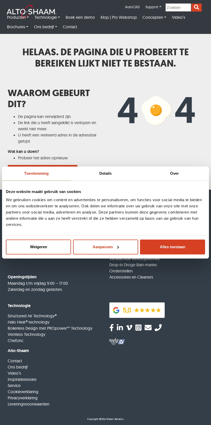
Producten (16, 17)
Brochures (16, 26)
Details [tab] (105, 173)
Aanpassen (103, 247)
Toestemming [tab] (36, 173)
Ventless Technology (26, 334)
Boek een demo (80, 17)
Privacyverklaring (23, 397)
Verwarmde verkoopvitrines (134, 258)
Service (14, 385)
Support (151, 7)
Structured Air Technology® (32, 315)
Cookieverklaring (23, 391)
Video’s (178, 17)
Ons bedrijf (44, 26)
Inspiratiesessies (22, 379)
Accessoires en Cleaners (131, 277)
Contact (70, 26)
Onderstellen (121, 270)
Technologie (45, 17)
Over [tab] (174, 173)
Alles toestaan (172, 247)
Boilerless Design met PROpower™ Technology (50, 328)
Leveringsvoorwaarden (28, 403)
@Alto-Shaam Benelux (111, 419)
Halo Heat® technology (28, 322)
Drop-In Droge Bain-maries (133, 264)
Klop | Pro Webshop (119, 17)
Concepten (153, 17)
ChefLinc (15, 340)
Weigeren (38, 247)
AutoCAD (132, 7)
